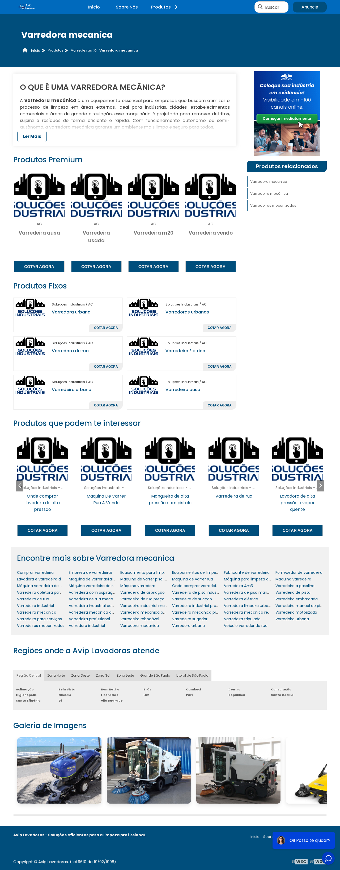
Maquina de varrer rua (192, 579)
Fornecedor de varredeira (298, 572)
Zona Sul (103, 675)
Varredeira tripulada (242, 619)
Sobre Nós (127, 7)
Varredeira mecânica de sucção (99, 612)
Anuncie (309, 7)
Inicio (255, 836)
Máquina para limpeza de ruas (252, 579)
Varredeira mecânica (269, 193)
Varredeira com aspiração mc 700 (101, 592)
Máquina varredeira (293, 579)
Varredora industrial (87, 625)
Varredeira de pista (293, 592)
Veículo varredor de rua (245, 625)
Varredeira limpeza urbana (248, 605)
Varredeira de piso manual (248, 592)
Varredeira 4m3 (238, 585)
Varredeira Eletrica (185, 351)
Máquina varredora (137, 585)
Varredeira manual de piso (299, 605)
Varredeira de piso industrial (197, 592)
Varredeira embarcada (296, 599)
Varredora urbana (71, 312)
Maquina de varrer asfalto (93, 579)
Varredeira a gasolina (294, 585)
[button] (320, 485)
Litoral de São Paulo (192, 675)
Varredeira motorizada (296, 612)
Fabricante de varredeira (247, 572)
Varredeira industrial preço (196, 605)
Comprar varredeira (35, 572)
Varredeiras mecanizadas (273, 205)
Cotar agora (39, 266)
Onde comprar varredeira (196, 585)
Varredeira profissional (89, 619)
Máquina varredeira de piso (42, 585)
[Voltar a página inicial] (27, 7)
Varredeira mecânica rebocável (253, 612)
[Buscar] (260, 7)
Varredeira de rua (33, 599)
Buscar (272, 7)
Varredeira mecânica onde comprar (154, 612)
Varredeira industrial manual (146, 605)
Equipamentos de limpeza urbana (203, 572)
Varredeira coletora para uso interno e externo (60, 592)
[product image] (31, 307)
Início (94, 7)
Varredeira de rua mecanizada (97, 599)
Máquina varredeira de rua (93, 585)
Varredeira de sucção (192, 599)
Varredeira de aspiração (142, 592)
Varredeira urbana (71, 390)
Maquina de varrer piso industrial (150, 579)
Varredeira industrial (35, 605)
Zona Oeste (80, 675)
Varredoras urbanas (187, 312)
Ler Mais (32, 136)
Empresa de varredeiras (91, 572)
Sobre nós (272, 836)
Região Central (28, 675)
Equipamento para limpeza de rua (152, 572)
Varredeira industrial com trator (98, 605)
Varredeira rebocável (139, 619)
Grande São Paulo (155, 675)
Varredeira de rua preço (142, 599)
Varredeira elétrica (241, 599)
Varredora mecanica (268, 181)
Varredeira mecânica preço (197, 612)
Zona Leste (125, 675)
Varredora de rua (70, 351)
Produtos (161, 7)
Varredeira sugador (189, 619)
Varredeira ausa (182, 390)
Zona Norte (56, 675)
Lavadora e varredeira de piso (44, 579)
